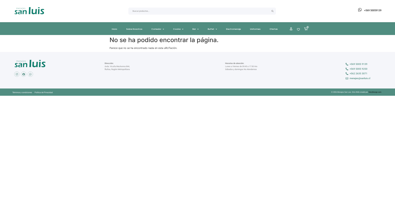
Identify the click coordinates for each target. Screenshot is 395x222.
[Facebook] (23, 74)
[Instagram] (16, 74)
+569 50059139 (372, 10)
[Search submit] (272, 11)
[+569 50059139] (360, 10)
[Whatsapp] (30, 74)
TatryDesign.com (374, 92)
